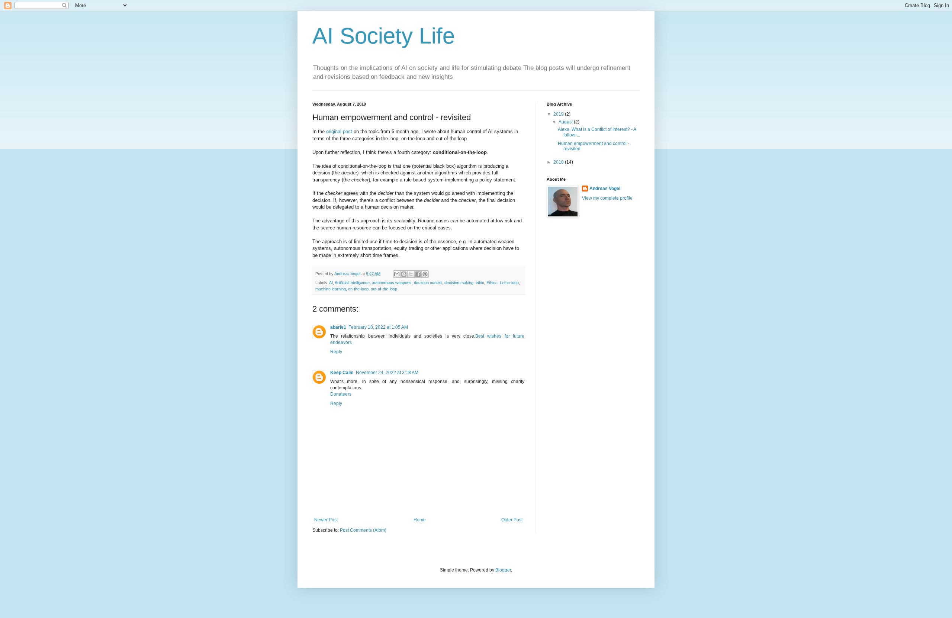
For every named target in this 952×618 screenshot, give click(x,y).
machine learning (330, 289)
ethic (480, 282)
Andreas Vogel (604, 188)
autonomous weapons (392, 282)
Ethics (492, 282)
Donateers (340, 394)
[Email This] (397, 274)
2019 (559, 114)
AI (331, 282)
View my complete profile (607, 198)
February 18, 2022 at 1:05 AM (378, 327)
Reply (336, 351)
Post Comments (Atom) (363, 530)
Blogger (503, 570)
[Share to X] (411, 274)
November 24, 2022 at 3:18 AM (387, 372)
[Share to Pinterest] (425, 274)
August (566, 122)
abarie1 (338, 327)
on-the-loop (358, 289)
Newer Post (326, 519)
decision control (428, 282)
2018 (559, 162)
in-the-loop (509, 282)
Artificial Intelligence (352, 282)
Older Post (511, 519)
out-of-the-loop (384, 289)
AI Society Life (383, 35)
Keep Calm (342, 372)
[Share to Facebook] (418, 274)
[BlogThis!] (404, 274)
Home (420, 519)
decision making (458, 282)
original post (339, 131)
